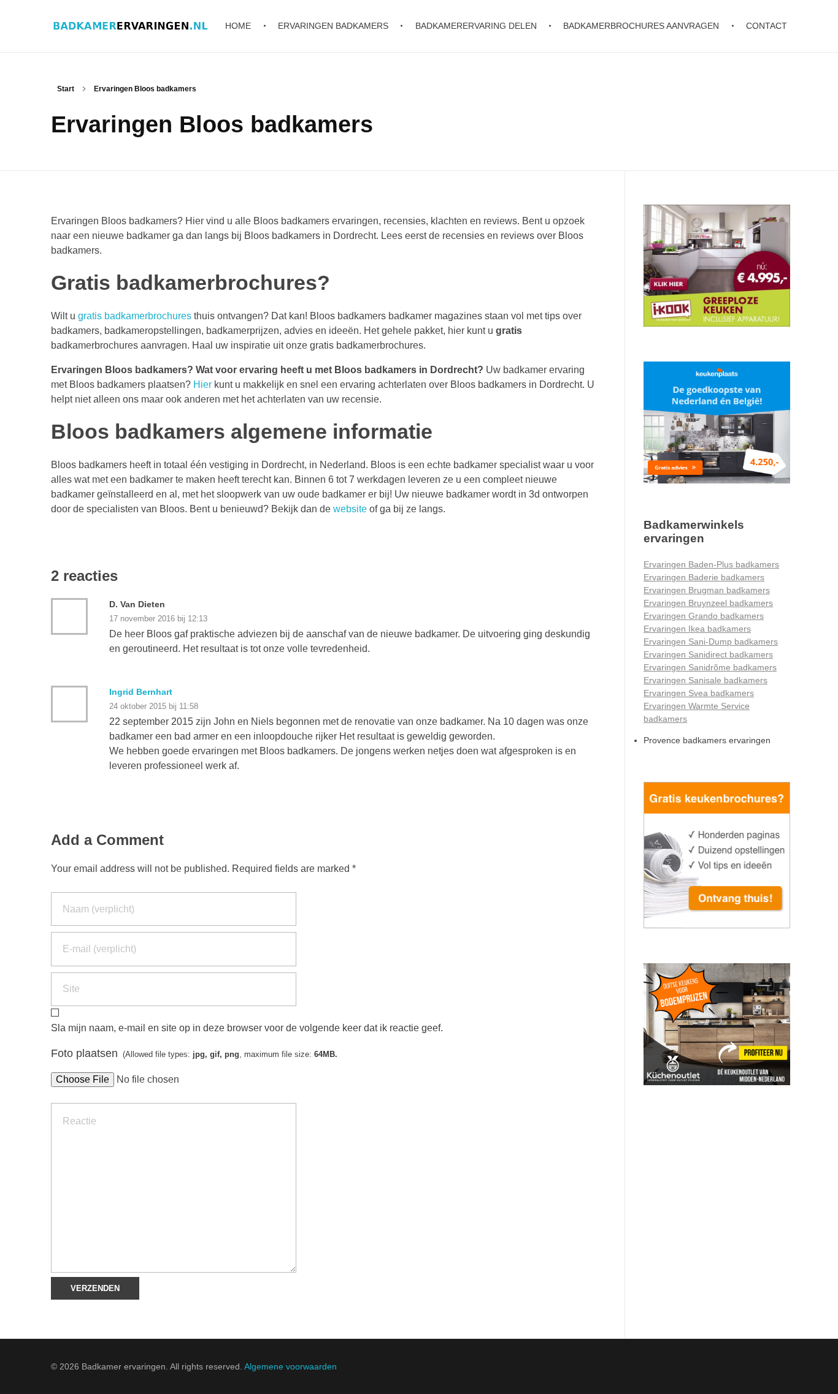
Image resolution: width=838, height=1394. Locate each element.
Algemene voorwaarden (290, 1366)
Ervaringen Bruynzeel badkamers (708, 603)
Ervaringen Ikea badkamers (697, 629)
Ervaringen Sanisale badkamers (705, 680)
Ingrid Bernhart (140, 692)
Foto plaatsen (194, 1053)
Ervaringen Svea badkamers (699, 693)
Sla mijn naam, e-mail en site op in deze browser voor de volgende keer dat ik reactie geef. (247, 1028)
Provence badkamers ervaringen (707, 740)
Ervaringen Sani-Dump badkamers (711, 641)
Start (65, 89)
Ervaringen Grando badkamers (704, 616)
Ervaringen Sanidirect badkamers (708, 654)
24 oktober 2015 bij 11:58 (153, 706)
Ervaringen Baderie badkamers (704, 577)
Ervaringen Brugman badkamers (707, 590)
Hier (202, 384)
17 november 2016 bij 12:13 (158, 618)
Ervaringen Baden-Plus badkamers (711, 564)
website (350, 509)
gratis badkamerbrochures (136, 316)
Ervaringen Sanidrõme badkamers (710, 667)
